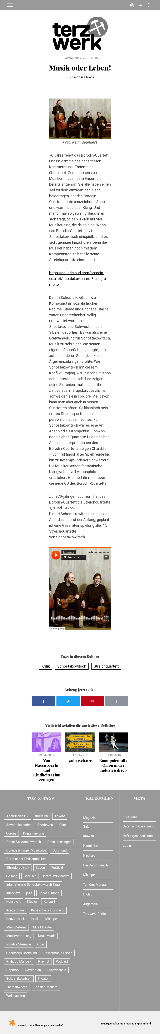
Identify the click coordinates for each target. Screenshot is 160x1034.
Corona (11, 833)
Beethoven (45, 825)
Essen (40, 868)
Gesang (11, 876)
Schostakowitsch (71, 666)
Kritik (45, 666)
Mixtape (51, 919)
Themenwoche (17, 987)
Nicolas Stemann (18, 944)
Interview (13, 893)
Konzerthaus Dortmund (47, 910)
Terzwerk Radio (94, 914)
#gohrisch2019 (80, 760)
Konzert (49, 902)
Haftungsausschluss (138, 836)
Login (127, 846)
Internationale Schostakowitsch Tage (33, 885)
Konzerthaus (15, 910)
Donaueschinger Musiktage (26, 850)
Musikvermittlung (18, 936)
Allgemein (90, 904)
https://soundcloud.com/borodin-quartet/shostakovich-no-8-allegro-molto (78, 279)
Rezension (33, 970)
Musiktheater (42, 927)
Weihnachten (15, 996)
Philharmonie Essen (57, 953)
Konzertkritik (15, 919)
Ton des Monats (46, 987)
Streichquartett (106, 666)
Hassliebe (90, 846)
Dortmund (59, 850)
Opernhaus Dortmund (21, 953)
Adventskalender (18, 825)
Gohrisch (30, 876)
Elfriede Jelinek (17, 868)
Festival (57, 868)
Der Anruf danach (95, 865)
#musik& (41, 816)
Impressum (131, 817)
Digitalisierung (33, 833)
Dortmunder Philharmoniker (26, 859)
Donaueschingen (59, 842)
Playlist (43, 961)
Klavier (32, 902)
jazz (29, 893)
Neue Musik (46, 936)
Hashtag (89, 856)
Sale (86, 826)
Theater (43, 978)
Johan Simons (49, 893)
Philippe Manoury (19, 961)
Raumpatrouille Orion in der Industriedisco (113, 765)
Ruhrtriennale (56, 970)
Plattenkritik (70, 58)
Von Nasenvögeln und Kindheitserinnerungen (46, 770)
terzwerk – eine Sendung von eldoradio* (39, 1025)
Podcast (62, 961)
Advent (60, 816)
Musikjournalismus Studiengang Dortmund (125, 1023)
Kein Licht (13, 902)
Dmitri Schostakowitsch (23, 842)
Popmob (12, 970)
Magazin (89, 818)
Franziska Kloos (83, 77)
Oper (40, 944)
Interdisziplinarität (56, 876)
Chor (62, 825)
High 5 (87, 894)
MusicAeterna (16, 927)
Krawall (88, 836)
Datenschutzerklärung (138, 826)
